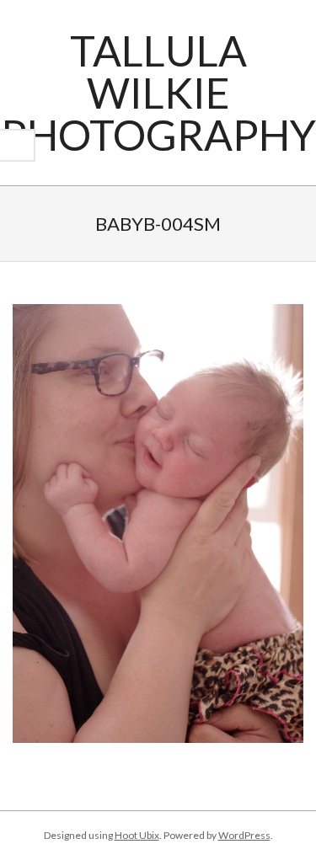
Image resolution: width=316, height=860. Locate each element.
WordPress (244, 835)
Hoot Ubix (137, 835)
